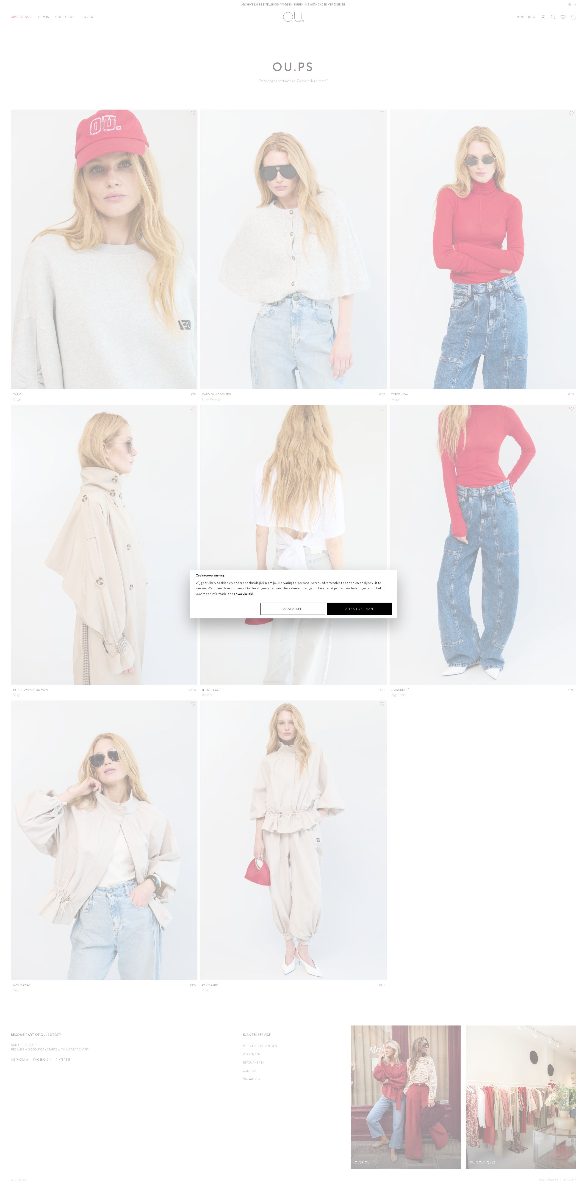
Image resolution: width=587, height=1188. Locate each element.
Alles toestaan (359, 608)
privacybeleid (243, 593)
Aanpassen (293, 608)
